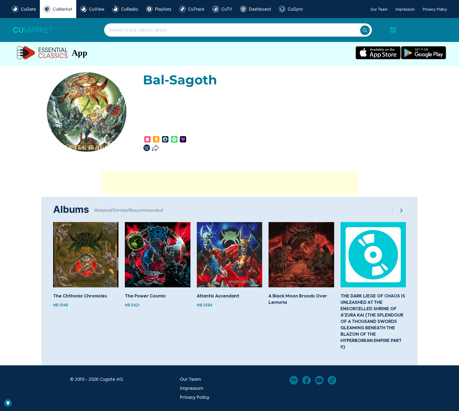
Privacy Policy (435, 9)
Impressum (405, 9)
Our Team (379, 9)
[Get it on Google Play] (423, 52)
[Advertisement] (229, 183)
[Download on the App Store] (378, 52)
